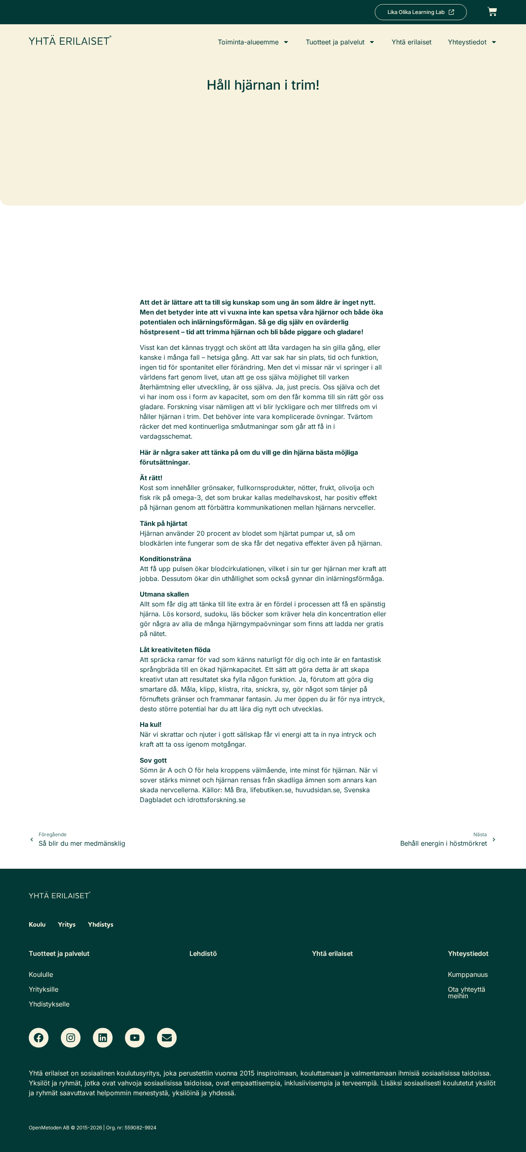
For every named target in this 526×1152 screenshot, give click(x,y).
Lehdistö (203, 953)
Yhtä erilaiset (411, 42)
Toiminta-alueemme (248, 42)
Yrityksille (43, 989)
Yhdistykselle (49, 1004)
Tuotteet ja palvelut (335, 42)
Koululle (41, 974)
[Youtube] (135, 1038)
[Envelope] (167, 1038)
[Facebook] (38, 1038)
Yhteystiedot (467, 42)
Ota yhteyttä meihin (466, 992)
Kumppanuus (468, 974)
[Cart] (492, 10)
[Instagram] (71, 1038)
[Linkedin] (103, 1038)
